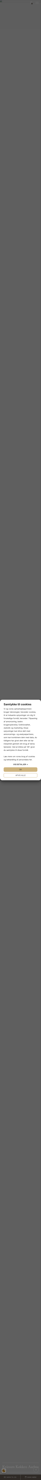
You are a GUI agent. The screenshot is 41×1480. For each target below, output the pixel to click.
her (30, 759)
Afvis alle (20, 775)
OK (20, 769)
